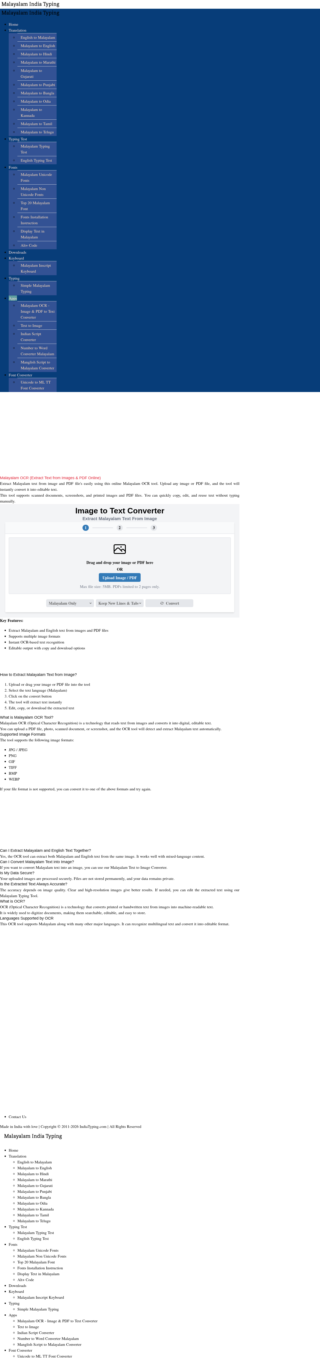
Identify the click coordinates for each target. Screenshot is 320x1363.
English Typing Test (36, 160)
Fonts (13, 167)
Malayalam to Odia (36, 101)
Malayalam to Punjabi (38, 84)
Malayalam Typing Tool (18, 895)
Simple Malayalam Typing (38, 1309)
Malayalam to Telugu (37, 131)
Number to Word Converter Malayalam (48, 1338)
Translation (17, 30)
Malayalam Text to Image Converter (138, 867)
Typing (14, 278)
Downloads (17, 252)
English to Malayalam (38, 37)
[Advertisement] (119, 444)
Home (13, 24)
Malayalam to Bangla (37, 92)
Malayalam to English (38, 45)
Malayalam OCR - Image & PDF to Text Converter (38, 311)
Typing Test (18, 138)
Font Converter (20, 374)
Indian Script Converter (35, 1332)
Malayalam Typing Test (35, 1232)
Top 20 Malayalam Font (36, 1262)
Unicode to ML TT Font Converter (44, 1356)
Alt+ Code (29, 245)
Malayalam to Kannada (35, 1209)
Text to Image (31, 325)
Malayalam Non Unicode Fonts (41, 1256)
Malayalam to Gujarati (35, 1185)
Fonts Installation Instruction (40, 1267)
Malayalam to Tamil (36, 123)
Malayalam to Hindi (36, 53)
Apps (13, 298)
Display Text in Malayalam (38, 1273)
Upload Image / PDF (120, 578)
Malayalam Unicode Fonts (38, 1250)
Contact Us (17, 1116)
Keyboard (16, 258)
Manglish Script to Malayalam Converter (49, 1344)
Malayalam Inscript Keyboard (40, 1297)
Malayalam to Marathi (38, 62)
